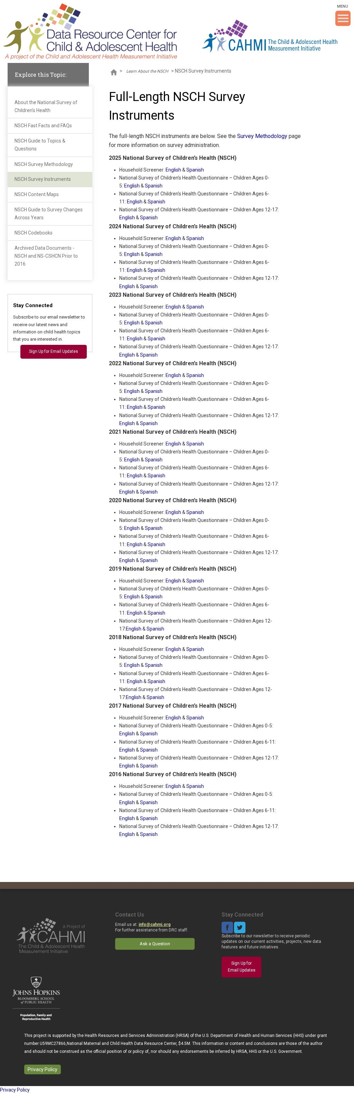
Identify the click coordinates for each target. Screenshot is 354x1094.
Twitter (239, 927)
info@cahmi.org (154, 924)
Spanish (195, 170)
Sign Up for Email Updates (53, 351)
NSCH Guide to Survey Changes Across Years (49, 213)
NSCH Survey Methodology (44, 164)
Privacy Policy (42, 1069)
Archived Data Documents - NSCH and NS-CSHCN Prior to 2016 (46, 256)
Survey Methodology (262, 136)
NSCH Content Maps (37, 194)
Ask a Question (155, 943)
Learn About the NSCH (147, 71)
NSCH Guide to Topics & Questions (40, 144)
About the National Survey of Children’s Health (46, 106)
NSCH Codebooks (34, 233)
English (173, 170)
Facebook (227, 927)
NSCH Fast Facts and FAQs (43, 125)
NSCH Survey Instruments (43, 179)
